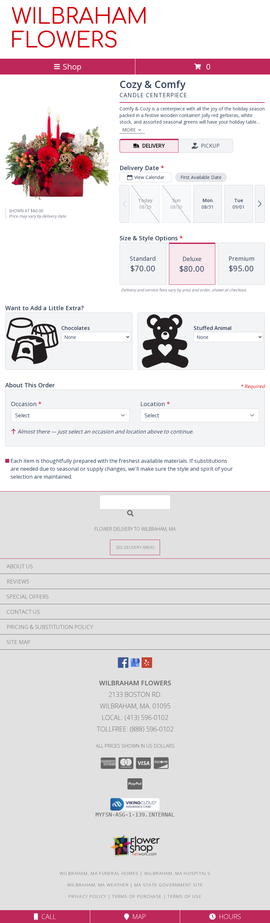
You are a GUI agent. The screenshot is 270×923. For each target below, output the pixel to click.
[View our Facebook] (123, 666)
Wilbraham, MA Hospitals (177, 873)
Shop (72, 66)
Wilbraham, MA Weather (98, 885)
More (129, 130)
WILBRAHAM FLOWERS (80, 28)
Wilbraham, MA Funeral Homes (99, 873)
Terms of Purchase (137, 896)
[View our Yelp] (147, 666)
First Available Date (201, 177)
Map (137, 916)
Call (47, 916)
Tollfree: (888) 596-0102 (135, 729)
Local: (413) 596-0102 (135, 717)
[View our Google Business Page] (135, 666)
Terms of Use (184, 896)
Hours (228, 916)
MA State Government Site (168, 885)
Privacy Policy (87, 896)
